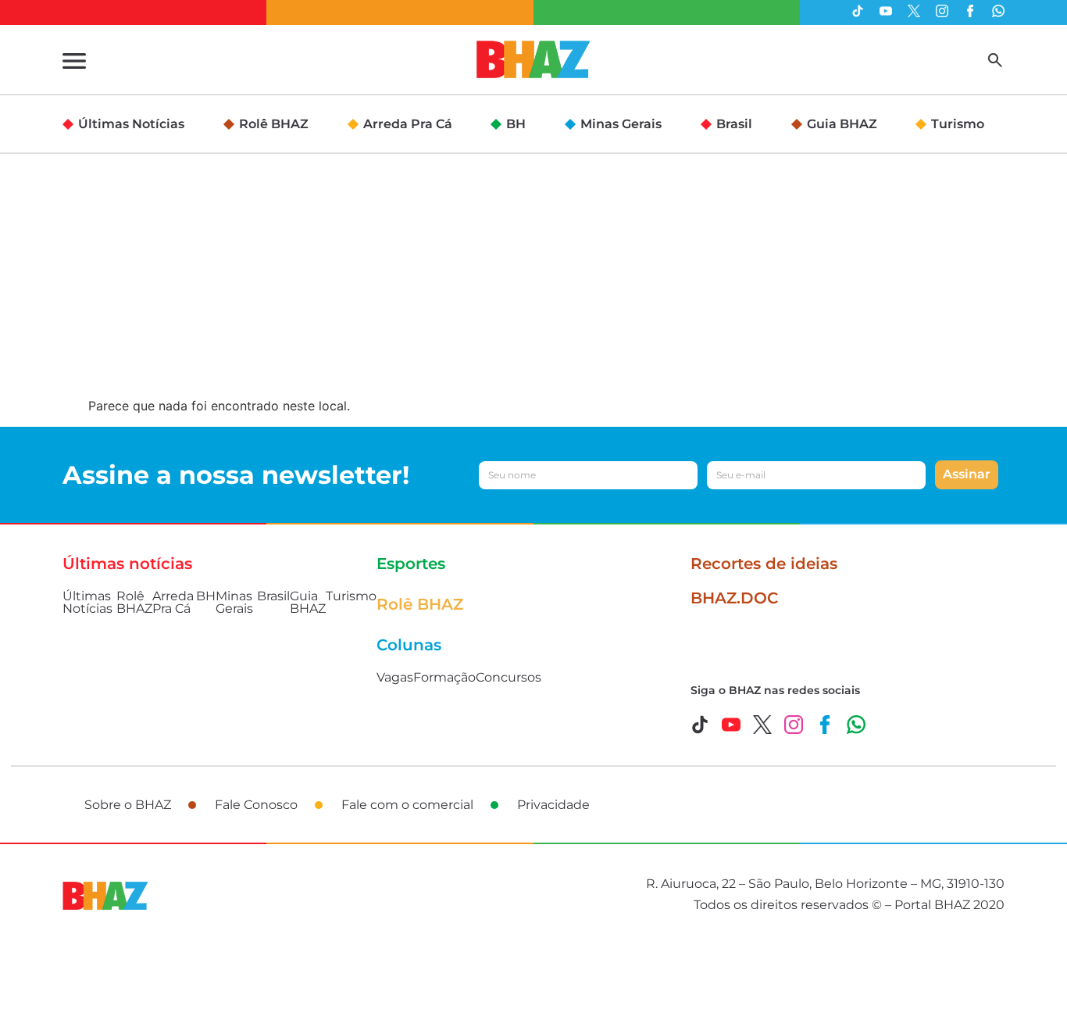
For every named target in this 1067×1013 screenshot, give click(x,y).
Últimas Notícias (131, 123)
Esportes (410, 563)
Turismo (957, 123)
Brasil (734, 123)
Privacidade (553, 804)
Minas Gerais (621, 123)
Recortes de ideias (764, 563)
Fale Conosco (256, 804)
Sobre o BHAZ (127, 804)
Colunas (408, 644)
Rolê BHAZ (274, 123)
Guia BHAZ (842, 123)
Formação (444, 677)
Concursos (508, 677)
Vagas (394, 677)
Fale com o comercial (407, 804)
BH (516, 123)
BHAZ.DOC (734, 598)
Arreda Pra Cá (407, 123)
